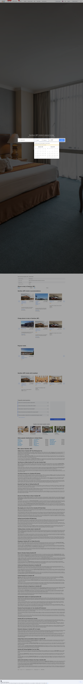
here (47, 683)
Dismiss (81, 681)
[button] (35, 146)
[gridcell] (37, 150)
